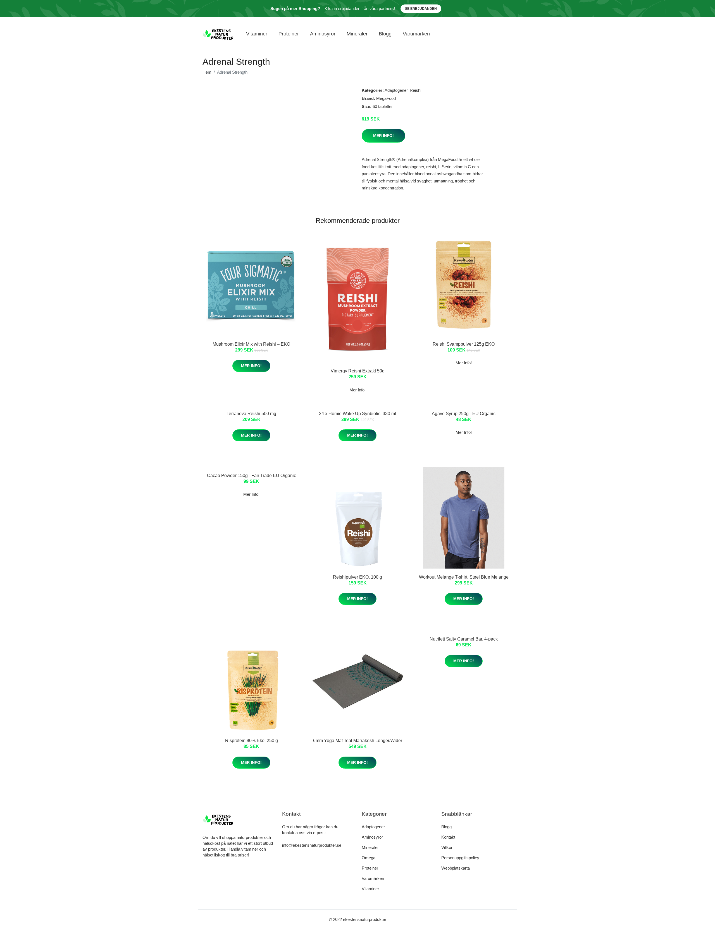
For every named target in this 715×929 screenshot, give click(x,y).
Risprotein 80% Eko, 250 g (251, 740)
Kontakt (448, 837)
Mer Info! (383, 135)
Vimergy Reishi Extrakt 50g (358, 371)
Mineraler (357, 34)
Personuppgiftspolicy (460, 857)
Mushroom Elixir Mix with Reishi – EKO (251, 344)
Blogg (385, 34)
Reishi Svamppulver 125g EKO (464, 344)
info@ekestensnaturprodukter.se (311, 845)
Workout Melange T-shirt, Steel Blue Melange (464, 577)
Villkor (446, 847)
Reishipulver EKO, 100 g (357, 577)
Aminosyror (322, 34)
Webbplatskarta (455, 868)
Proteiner (288, 34)
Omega (368, 857)
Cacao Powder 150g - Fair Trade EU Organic (251, 475)
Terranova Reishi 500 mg (251, 413)
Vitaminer (256, 34)
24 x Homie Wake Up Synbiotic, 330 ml (357, 413)
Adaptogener (396, 90)
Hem (206, 72)
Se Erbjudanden (421, 9)
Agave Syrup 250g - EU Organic (463, 413)
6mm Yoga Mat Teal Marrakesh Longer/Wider (357, 740)
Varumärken (416, 34)
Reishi (415, 90)
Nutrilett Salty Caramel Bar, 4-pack (464, 639)
